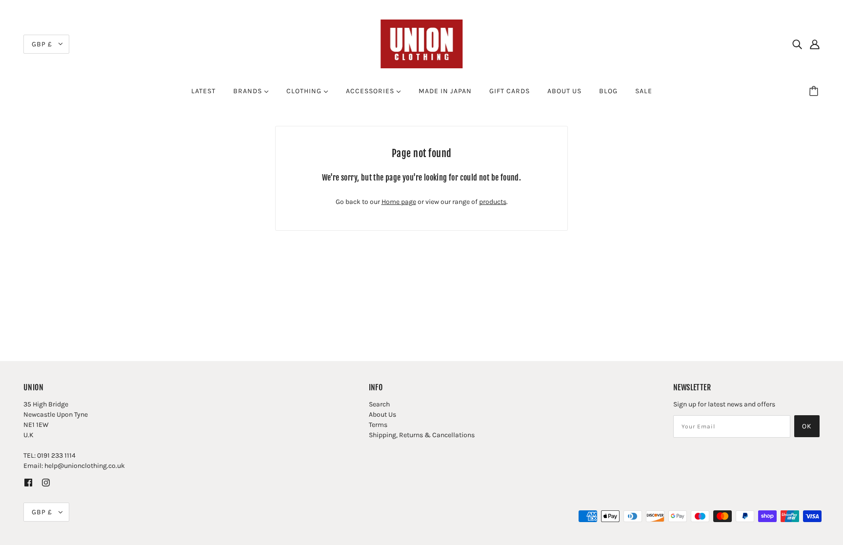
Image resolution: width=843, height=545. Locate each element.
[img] (797, 44)
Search (379, 404)
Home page (398, 202)
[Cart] (815, 91)
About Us (382, 414)
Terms (378, 425)
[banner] (421, 43)
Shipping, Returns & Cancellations (422, 435)
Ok (807, 426)
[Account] (814, 44)
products (492, 202)
